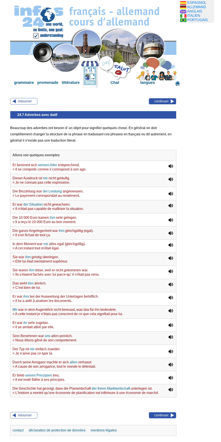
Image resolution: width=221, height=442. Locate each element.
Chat (114, 82)
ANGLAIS (194, 11)
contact (18, 430)
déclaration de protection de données (57, 430)
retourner (25, 101)
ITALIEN (193, 15)
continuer (161, 101)
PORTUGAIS (197, 20)
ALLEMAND (196, 7)
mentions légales (104, 430)
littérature (71, 82)
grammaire (24, 82)
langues (147, 82)
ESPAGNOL (196, 3)
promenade (47, 82)
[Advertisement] (200, 93)
